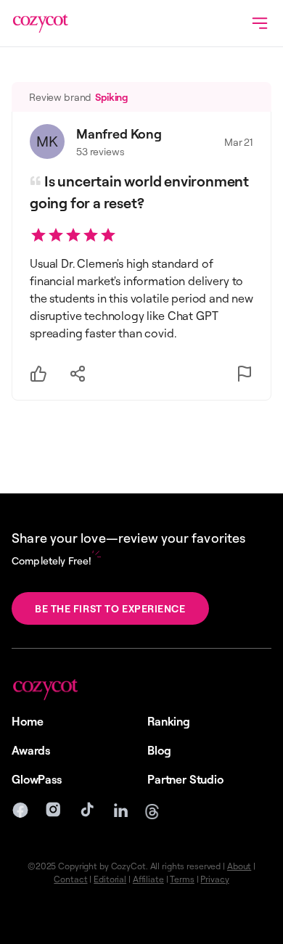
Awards (31, 750)
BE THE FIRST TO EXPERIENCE (110, 608)
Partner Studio (185, 779)
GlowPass (37, 779)
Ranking (168, 721)
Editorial (110, 879)
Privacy (214, 879)
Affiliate (148, 879)
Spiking (111, 97)
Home (27, 721)
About (239, 866)
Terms (182, 879)
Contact (70, 879)
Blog (159, 750)
